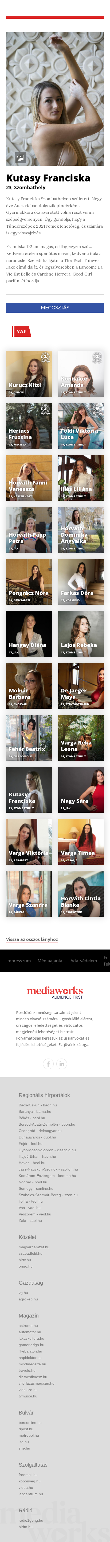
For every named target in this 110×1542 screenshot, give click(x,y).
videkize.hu (28, 1390)
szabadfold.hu (30, 1253)
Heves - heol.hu (32, 1163)
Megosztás (55, 307)
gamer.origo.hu (31, 1345)
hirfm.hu (26, 1527)
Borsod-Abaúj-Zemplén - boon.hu (47, 1124)
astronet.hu (28, 1325)
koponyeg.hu (30, 1481)
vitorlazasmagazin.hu (36, 1383)
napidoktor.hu (30, 1357)
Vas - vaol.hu (30, 1208)
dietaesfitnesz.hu (33, 1377)
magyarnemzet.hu (34, 1247)
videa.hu (26, 1487)
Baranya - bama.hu (35, 1111)
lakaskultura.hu (31, 1338)
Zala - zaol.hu (30, 1220)
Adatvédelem (83, 961)
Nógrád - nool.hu (33, 1182)
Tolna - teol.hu (31, 1201)
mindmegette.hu (32, 1364)
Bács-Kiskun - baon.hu (38, 1105)
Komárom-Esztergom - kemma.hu (47, 1175)
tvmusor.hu (28, 1396)
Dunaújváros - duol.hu (37, 1137)
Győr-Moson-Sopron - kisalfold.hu (47, 1150)
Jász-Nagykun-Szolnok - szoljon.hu (48, 1169)
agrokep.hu (28, 1299)
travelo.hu (27, 1370)
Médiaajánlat (50, 961)
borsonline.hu (30, 1422)
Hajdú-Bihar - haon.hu (37, 1156)
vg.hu (23, 1293)
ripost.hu (26, 1429)
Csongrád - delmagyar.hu (40, 1131)
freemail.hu (28, 1475)
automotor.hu (30, 1332)
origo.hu (26, 1266)
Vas (21, 331)
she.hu (24, 1448)
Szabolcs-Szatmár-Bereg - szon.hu (48, 1195)
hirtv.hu (25, 1260)
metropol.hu (29, 1435)
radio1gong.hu (31, 1520)
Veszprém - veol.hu (35, 1214)
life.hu (24, 1442)
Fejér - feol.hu (30, 1143)
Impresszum (18, 961)
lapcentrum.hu (31, 1494)
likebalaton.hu (30, 1351)
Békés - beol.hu (32, 1118)
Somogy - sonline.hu (36, 1188)
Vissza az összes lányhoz (32, 939)
